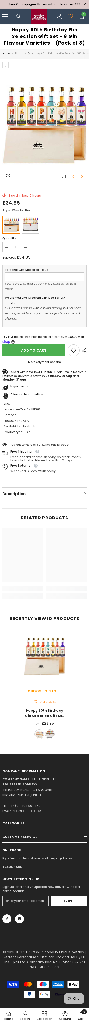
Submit (69, 900)
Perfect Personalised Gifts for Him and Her (40, 957)
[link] (74, 350)
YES (13, 303)
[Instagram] (19, 918)
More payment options (44, 362)
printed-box (50, 734)
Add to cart (34, 350)
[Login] (59, 16)
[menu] (5, 16)
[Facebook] (6, 918)
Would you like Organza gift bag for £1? (35, 298)
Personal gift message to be (26, 270)
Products (21, 53)
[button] (73, 176)
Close (85, 4)
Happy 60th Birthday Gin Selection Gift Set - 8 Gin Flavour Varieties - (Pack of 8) (44, 713)
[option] (44, 4)
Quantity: (9, 238)
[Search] (19, 16)
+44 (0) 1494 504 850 (24, 806)
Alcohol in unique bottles (63, 952)
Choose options (44, 691)
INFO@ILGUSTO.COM (26, 811)
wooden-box (39, 734)
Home (6, 53)
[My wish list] (70, 16)
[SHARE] (83, 350)
